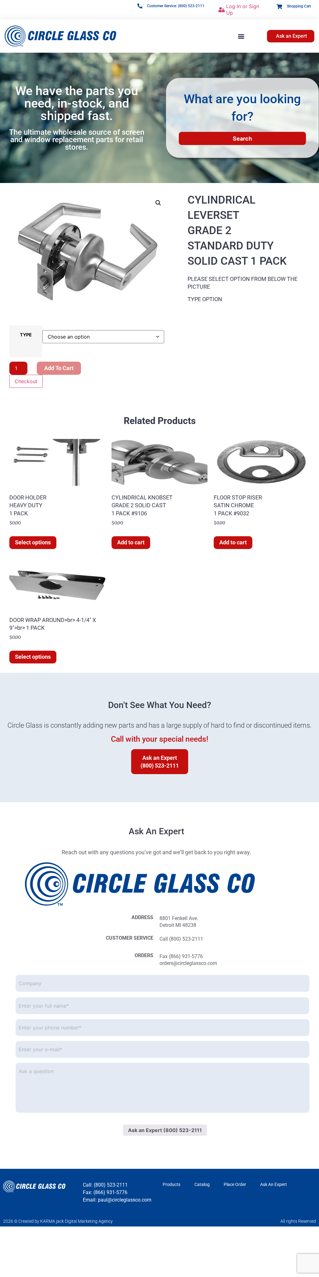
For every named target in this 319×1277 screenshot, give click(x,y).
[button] (241, 36)
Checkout (26, 381)
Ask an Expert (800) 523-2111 (165, 1130)
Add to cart (59, 368)
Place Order (235, 1184)
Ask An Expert (273, 1184)
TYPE (26, 335)
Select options (33, 542)
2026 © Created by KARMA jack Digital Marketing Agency (58, 1221)
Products (171, 1184)
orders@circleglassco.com (188, 963)
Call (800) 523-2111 (181, 939)
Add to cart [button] (131, 542)
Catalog (202, 1184)
